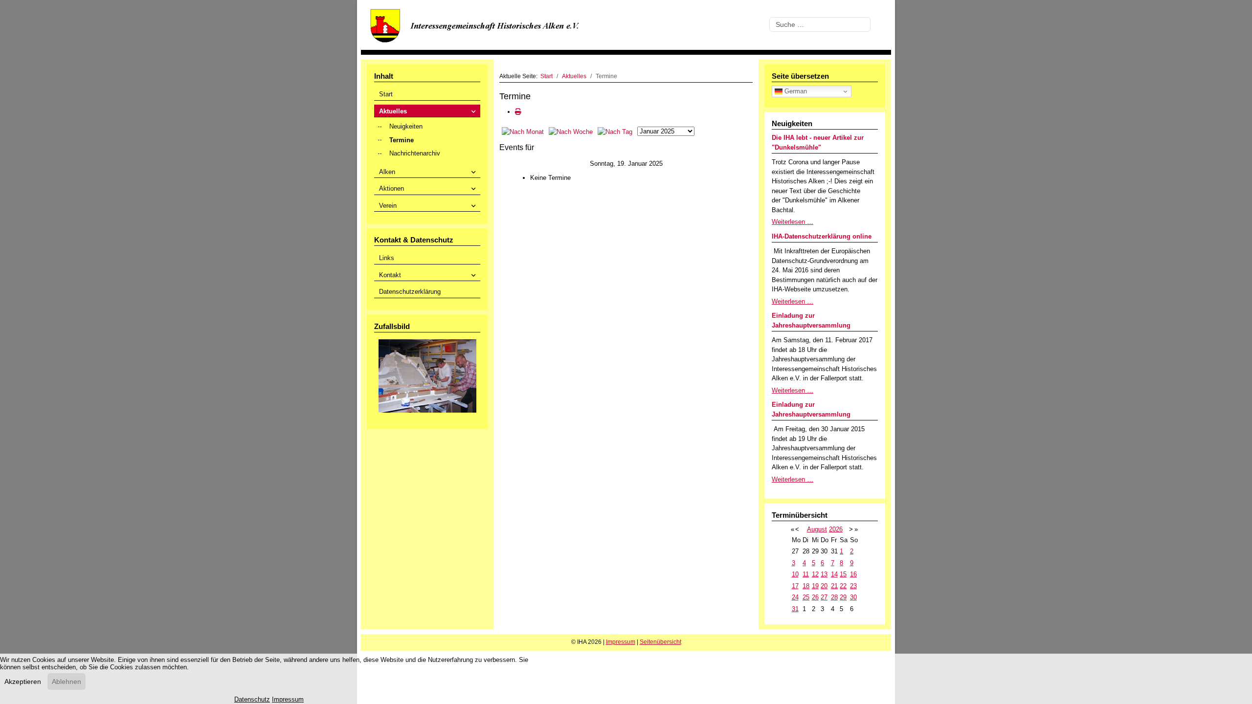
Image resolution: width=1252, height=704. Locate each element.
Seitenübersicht (660, 641)
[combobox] (820, 24)
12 (815, 574)
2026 (836, 529)
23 (853, 586)
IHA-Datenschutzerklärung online (822, 236)
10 (795, 574)
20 (824, 586)
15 (843, 574)
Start (386, 94)
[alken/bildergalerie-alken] (427, 375)
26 (815, 597)
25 (806, 597)
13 (824, 574)
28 (834, 597)
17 (795, 586)
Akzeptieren (22, 681)
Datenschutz (252, 699)
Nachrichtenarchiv (414, 153)
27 (824, 597)
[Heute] (615, 131)
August (817, 529)
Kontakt (390, 275)
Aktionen (391, 188)
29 (843, 597)
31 (795, 609)
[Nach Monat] (523, 131)
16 (853, 574)
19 (815, 586)
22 (843, 586)
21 (834, 586)
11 (806, 574)
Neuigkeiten (406, 126)
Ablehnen (66, 681)
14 (834, 574)
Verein (388, 205)
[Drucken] (518, 111)
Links (386, 258)
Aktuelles (393, 111)
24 (795, 597)
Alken (387, 172)
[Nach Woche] (571, 131)
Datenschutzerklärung (410, 291)
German (794, 91)
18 (806, 586)
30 (853, 597)
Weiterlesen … (792, 221)
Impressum (620, 641)
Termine (401, 140)
